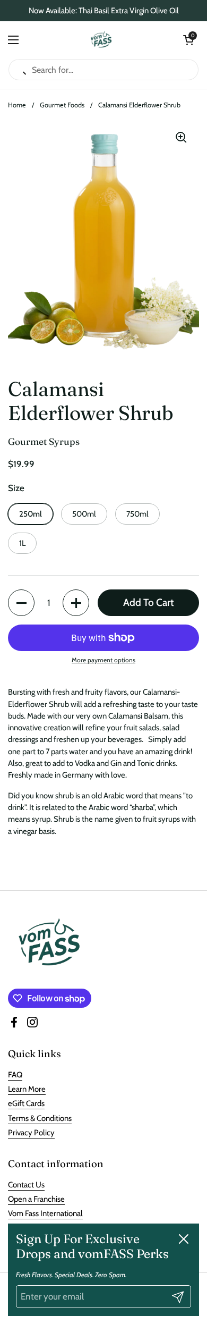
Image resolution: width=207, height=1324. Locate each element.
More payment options (103, 660)
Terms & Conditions (40, 1118)
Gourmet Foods (62, 105)
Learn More (27, 1089)
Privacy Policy (31, 1132)
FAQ (15, 1075)
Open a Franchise (36, 1199)
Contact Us (26, 1185)
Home (17, 105)
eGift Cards (26, 1103)
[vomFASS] (101, 39)
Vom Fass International (45, 1213)
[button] (188, 39)
